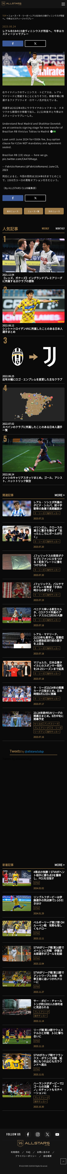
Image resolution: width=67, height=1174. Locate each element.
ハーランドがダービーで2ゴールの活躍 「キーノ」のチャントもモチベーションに (49, 1088)
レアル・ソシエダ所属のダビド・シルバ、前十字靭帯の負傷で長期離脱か (48, 505)
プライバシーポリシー (26, 1156)
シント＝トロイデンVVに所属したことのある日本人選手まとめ (32, 330)
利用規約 (15, 1152)
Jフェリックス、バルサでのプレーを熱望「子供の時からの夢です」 (49, 587)
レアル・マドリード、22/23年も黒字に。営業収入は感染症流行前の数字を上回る (49, 638)
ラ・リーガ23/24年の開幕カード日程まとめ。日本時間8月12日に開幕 (49, 691)
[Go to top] (63, 1161)
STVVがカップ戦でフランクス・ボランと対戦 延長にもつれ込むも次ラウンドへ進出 (48, 1059)
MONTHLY (60, 228)
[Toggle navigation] (63, 4)
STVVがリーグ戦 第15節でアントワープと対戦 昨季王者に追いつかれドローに (49, 977)
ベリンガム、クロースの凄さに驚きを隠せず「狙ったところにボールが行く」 (48, 532)
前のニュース (13, 211)
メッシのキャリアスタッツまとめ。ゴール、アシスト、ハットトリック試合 (32, 479)
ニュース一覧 (33, 211)
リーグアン (39, 731)
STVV (36, 882)
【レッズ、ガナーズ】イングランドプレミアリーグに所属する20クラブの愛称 (32, 279)
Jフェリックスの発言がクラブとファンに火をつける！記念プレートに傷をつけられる (49, 560)
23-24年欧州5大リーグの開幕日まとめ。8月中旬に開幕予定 (49, 716)
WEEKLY (45, 228)
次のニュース (54, 211)
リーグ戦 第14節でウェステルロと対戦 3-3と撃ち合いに (48, 1033)
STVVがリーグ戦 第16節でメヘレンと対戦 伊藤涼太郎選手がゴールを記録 (49, 950)
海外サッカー (53, 513)
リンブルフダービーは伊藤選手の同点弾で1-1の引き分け (48, 900)
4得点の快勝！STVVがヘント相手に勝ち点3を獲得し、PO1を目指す (49, 875)
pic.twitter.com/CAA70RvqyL (20, 158)
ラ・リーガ (39, 513)
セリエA (38, 723)
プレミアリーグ (41, 727)
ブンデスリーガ (51, 723)
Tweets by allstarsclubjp (17, 759)
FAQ (28, 1152)
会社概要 (47, 1156)
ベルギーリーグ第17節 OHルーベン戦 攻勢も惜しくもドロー (49, 925)
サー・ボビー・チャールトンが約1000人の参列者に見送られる (48, 1004)
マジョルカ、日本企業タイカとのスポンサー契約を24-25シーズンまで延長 (49, 665)
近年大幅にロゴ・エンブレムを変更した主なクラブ (32, 379)
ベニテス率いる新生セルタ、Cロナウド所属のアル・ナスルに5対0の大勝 (48, 612)
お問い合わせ (43, 1152)
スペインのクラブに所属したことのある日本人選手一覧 (32, 428)
